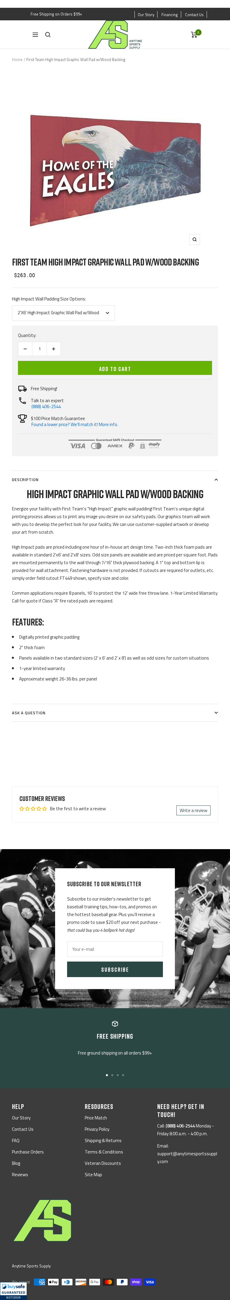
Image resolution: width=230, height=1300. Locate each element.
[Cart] (194, 35)
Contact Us (194, 15)
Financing (169, 15)
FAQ (15, 1140)
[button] (13, 1291)
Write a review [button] (193, 810)
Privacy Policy (97, 1129)
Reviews (20, 1174)
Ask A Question (29, 713)
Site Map (93, 1174)
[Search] (48, 34)
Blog (16, 1163)
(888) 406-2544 (46, 406)
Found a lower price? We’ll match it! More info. (74, 424)
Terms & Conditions (104, 1151)
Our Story (146, 15)
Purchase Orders (28, 1151)
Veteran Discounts (103, 1163)
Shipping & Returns (103, 1140)
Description (25, 480)
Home (17, 59)
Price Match (96, 1117)
